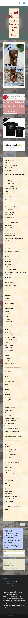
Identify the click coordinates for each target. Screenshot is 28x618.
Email (5, 551)
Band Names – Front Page (10, 568)
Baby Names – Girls (8, 565)
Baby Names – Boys (8, 563)
